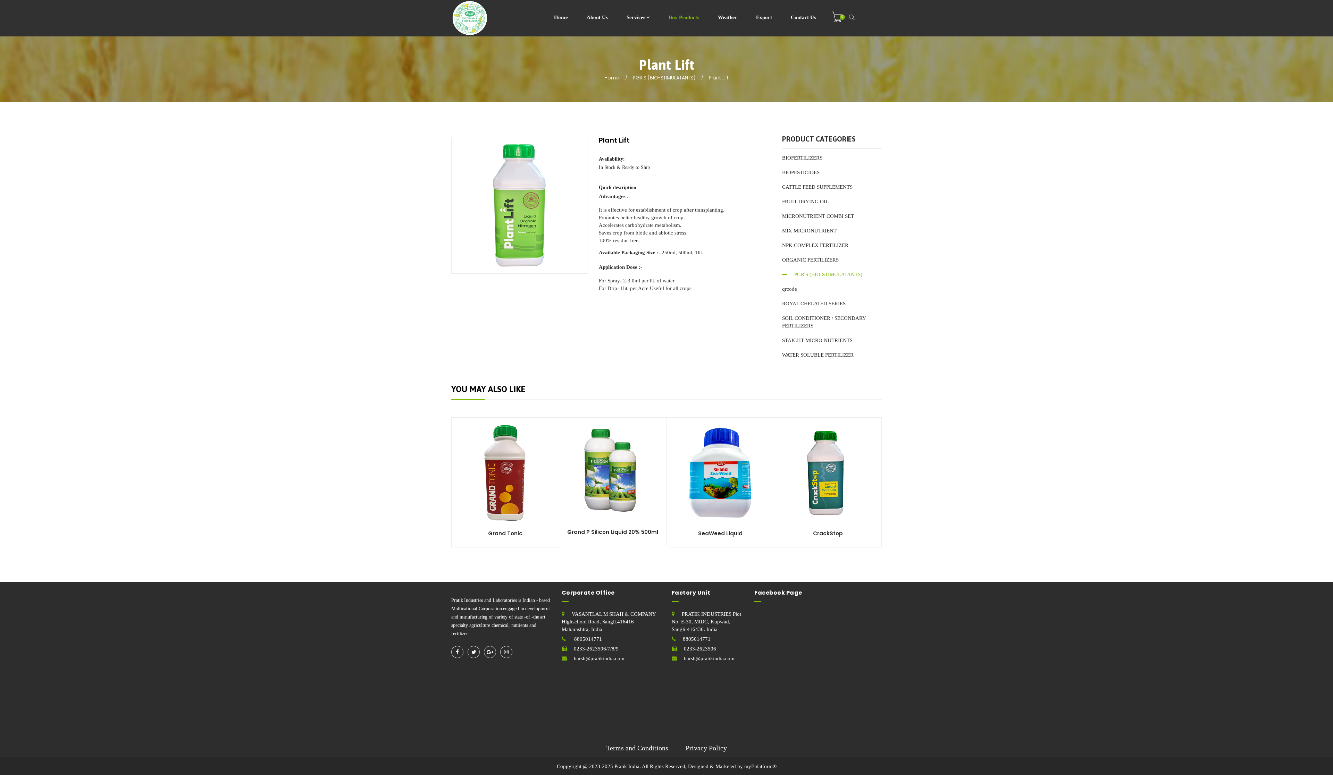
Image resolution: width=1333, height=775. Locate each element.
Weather (727, 17)
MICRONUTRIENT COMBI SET (818, 216)
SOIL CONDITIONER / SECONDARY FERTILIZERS (824, 322)
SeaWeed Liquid (720, 533)
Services (636, 17)
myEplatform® (760, 766)
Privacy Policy (706, 748)
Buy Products (684, 17)
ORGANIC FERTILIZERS (810, 260)
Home (561, 17)
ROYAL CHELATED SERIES (814, 303)
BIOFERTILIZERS (802, 158)
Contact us (803, 17)
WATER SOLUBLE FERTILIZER (818, 355)
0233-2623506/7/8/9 (596, 648)
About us (597, 17)
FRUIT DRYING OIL (805, 201)
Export (764, 17)
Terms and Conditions (637, 748)
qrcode (789, 289)
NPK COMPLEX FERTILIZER (815, 245)
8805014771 (587, 639)
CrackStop (828, 533)
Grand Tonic (505, 533)
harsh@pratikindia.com (599, 658)
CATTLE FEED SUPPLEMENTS (817, 187)
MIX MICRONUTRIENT (809, 230)
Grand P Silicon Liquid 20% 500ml (612, 532)
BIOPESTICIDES (801, 172)
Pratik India (626, 766)
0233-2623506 (700, 648)
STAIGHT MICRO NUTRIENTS (817, 340)
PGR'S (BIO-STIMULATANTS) (664, 77)
